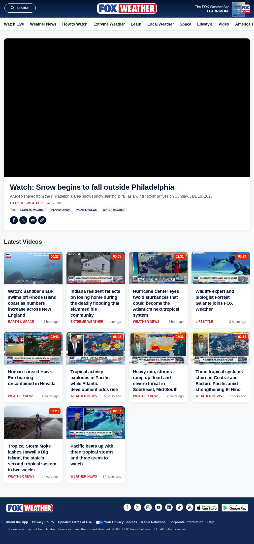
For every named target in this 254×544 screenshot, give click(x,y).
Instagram (148, 507)
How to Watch (74, 24)
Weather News (43, 24)
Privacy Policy (43, 522)
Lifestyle (205, 24)
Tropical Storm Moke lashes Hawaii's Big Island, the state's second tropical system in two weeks (32, 458)
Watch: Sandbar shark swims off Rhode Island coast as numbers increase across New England (32, 303)
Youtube (158, 507)
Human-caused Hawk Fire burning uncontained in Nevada (32, 377)
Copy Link (42, 220)
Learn (136, 24)
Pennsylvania (60, 210)
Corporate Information (186, 522)
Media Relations (153, 522)
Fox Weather (127, 8)
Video (224, 24)
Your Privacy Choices (120, 522)
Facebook (14, 220)
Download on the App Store (207, 508)
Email (33, 220)
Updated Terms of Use (75, 522)
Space (185, 24)
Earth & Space (21, 322)
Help (210, 522)
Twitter (23, 220)
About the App (17, 522)
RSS (189, 507)
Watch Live (14, 24)
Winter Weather (114, 210)
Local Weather (160, 24)
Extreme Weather (109, 24)
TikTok (179, 507)
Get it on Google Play (235, 508)
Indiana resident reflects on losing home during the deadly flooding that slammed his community (95, 303)
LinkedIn (169, 507)
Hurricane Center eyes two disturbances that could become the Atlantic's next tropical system (156, 303)
